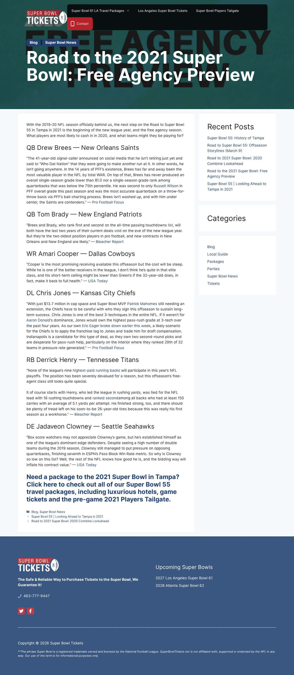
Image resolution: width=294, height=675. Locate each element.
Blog (34, 512)
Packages (215, 261)
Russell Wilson (166, 186)
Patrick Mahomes (142, 304)
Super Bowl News (52, 512)
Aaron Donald (38, 320)
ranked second (105, 398)
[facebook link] (30, 611)
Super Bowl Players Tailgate (217, 11)
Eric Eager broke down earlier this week (116, 326)
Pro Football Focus (108, 202)
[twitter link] (21, 611)
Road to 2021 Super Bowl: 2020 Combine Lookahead (70, 521)
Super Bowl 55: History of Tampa (235, 138)
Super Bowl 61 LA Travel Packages (97, 11)
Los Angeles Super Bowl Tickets (162, 11)
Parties (213, 269)
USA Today (98, 281)
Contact (82, 24)
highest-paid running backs (96, 370)
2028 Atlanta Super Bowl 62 (180, 585)
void (118, 231)
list (170, 225)
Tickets (213, 283)
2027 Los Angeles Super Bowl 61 (184, 578)
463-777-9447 (36, 596)
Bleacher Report (110, 242)
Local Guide (217, 254)
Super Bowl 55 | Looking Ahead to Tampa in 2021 (67, 516)
